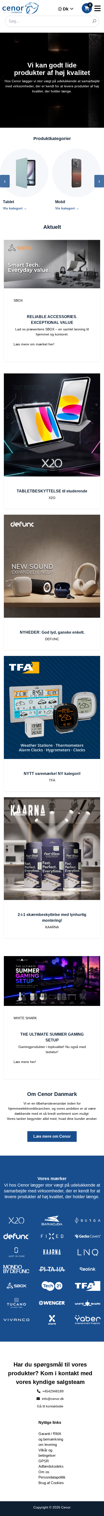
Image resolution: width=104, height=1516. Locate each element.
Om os (43, 1472)
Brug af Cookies (51, 1483)
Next (100, 78)
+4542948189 (53, 1391)
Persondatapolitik (52, 1477)
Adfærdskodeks (51, 1466)
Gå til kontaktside (50, 1406)
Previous (3, 78)
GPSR (43, 1461)
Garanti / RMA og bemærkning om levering (50, 1439)
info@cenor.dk (52, 1399)
